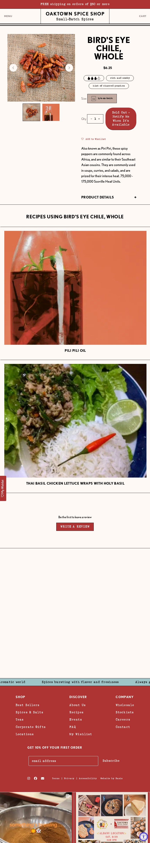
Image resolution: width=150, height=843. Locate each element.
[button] (93, 139)
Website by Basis (111, 778)
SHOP (20, 697)
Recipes (76, 712)
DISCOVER (78, 697)
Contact (123, 727)
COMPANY (125, 697)
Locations (25, 734)
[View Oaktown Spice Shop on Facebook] (35, 778)
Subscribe (111, 761)
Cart (143, 16)
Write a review (74, 526)
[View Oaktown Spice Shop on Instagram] (28, 778)
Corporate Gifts (31, 727)
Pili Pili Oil (75, 350)
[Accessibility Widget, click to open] (143, 836)
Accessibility (88, 778)
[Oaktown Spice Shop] (75, 16)
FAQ (72, 727)
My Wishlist (80, 734)
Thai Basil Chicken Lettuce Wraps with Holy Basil (75, 483)
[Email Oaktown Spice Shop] (42, 778)
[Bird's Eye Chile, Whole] (31, 112)
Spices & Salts (29, 712)
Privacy (69, 778)
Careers (123, 719)
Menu (8, 18)
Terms (55, 778)
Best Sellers (27, 705)
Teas (20, 719)
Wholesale (125, 705)
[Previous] (13, 68)
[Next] (69, 68)
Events (75, 719)
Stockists (125, 712)
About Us (77, 705)
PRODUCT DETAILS (97, 197)
